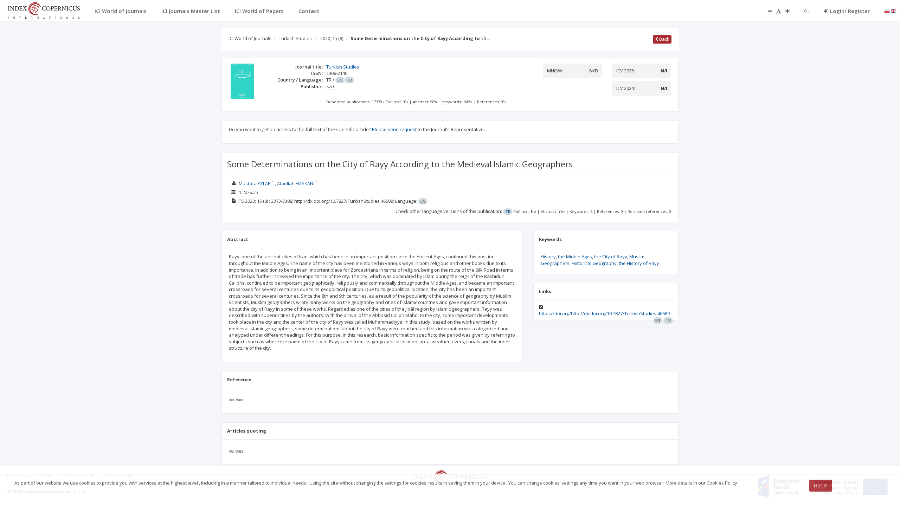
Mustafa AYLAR (255, 183)
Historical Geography (594, 263)
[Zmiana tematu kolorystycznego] (806, 11)
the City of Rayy (610, 256)
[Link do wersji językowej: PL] (887, 10)
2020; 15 (331, 38)
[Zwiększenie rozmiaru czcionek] (791, 11)
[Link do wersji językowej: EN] (893, 10)
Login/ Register (850, 10)
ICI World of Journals (250, 38)
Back (663, 39)
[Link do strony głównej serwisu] (43, 10)
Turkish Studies (295, 38)
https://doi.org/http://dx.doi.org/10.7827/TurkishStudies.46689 (604, 313)
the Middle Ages (575, 256)
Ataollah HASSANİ (296, 183)
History (548, 256)
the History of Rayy (639, 263)
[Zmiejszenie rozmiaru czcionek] (766, 11)
